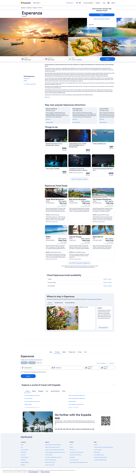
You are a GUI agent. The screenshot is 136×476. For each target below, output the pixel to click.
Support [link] (96, 444)
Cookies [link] (71, 447)
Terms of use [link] (72, 449)
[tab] (50, 302)
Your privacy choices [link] (74, 459)
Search (108, 59)
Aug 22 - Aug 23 (107, 279)
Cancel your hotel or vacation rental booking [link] (103, 447)
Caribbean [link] (23, 7)
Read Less (47, 97)
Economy (111, 363)
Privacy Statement (33, 471)
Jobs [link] (22, 447)
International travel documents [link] (100, 457)
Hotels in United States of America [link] (52, 447)
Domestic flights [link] (48, 454)
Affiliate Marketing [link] (25, 462)
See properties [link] (49, 122)
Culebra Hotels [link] (72, 401)
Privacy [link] (71, 444)
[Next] (114, 115)
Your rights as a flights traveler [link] (100, 459)
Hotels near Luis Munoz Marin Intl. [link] (76, 395)
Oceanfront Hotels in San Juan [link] (32, 407)
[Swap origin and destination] (52, 368)
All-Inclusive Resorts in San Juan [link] (32, 401)
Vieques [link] (35, 7)
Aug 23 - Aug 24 (107, 282)
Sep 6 (105, 368)
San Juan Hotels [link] (28, 398)
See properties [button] (103, 327)
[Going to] (68, 368)
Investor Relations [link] (24, 457)
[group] (105, 314)
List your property (88, 3)
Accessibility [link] (72, 457)
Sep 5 (89, 368)
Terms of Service (45, 471)
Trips (104, 3)
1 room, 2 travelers (76, 59)
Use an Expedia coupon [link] (99, 454)
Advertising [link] (23, 459)
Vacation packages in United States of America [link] (55, 452)
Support (98, 3)
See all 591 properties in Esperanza (79, 263)
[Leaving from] (36, 368)
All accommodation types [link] (50, 459)
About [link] (22, 444)
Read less (48, 119)
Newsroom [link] (23, 454)
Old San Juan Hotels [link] (73, 407)
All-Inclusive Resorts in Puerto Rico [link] (76, 398)
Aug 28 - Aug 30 (107, 286)
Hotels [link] (25, 80)
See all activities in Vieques (80, 179)
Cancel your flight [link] (97, 449)
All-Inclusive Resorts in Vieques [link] (32, 395)
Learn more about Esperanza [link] (94, 299)
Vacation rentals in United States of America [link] (54, 449)
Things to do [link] (27, 78)
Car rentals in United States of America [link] (53, 457)
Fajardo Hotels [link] (28, 404)
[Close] (133, 472)
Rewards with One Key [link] (50, 462)
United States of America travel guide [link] (53, 444)
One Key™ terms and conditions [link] (76, 452)
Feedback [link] (23, 465)
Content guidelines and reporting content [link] (78, 462)
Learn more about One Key (102, 19)
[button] (68, 385)
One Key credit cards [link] (49, 465)
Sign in (113, 3)
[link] (101, 24)
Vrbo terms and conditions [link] (75, 454)
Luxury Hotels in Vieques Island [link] (76, 404)
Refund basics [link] (97, 452)
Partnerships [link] (23, 452)
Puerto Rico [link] (29, 7)
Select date (27, 59)
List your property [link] (24, 449)
